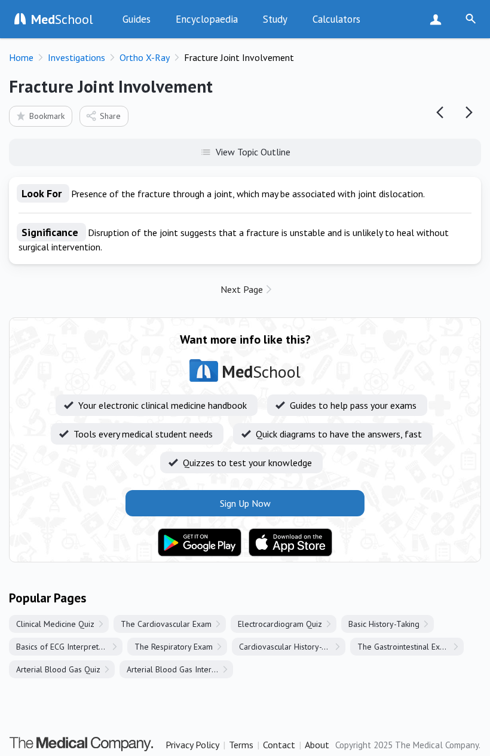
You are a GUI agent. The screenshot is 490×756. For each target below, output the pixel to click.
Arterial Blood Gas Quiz (58, 669)
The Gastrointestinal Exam (404, 646)
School (62, 19)
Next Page (241, 289)
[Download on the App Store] (290, 542)
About (317, 745)
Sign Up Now (438, 19)
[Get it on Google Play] (199, 542)
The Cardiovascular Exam (166, 624)
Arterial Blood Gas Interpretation (180, 669)
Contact (279, 745)
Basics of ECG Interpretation (66, 646)
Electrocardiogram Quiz (280, 624)
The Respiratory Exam (173, 646)
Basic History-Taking (383, 624)
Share (110, 116)
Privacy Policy (192, 745)
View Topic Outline (253, 152)
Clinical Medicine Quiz (55, 624)
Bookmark (47, 116)
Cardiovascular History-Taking (292, 646)
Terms (241, 745)
